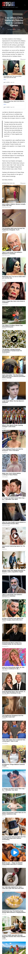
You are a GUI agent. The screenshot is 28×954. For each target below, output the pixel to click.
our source (12, 50)
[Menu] (25, 5)
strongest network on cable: (17, 118)
